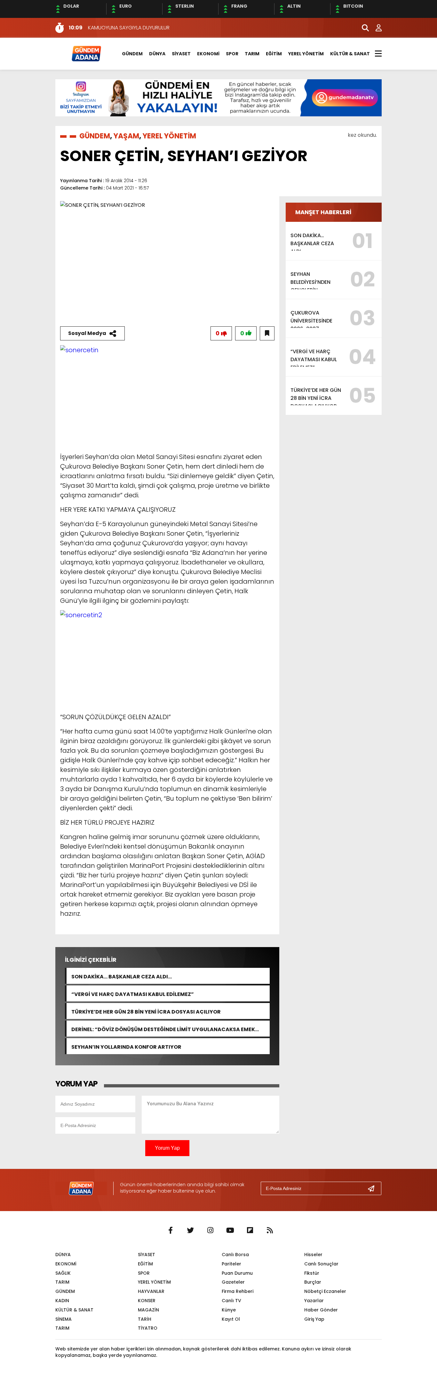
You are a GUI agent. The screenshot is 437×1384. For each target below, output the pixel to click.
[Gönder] (373, 1188)
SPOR (232, 54)
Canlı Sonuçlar (321, 1264)
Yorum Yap (167, 1148)
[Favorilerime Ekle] (267, 333)
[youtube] (230, 1230)
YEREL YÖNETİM (306, 54)
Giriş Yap (314, 1319)
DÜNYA (157, 54)
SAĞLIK (63, 1273)
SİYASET (181, 54)
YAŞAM (126, 136)
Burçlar (312, 1282)
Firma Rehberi (237, 1291)
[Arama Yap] (362, 28)
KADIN (62, 1300)
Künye (229, 1310)
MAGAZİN (148, 1310)
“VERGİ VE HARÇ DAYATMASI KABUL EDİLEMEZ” (132, 994)
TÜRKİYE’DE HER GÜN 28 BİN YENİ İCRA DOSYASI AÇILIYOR (146, 1011)
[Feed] (269, 1230)
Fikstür (311, 1273)
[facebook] (170, 1230)
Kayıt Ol (231, 1319)
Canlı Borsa (235, 1254)
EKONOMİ (208, 54)
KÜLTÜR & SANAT (350, 54)
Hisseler (313, 1254)
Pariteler (231, 1264)
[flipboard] (250, 1230)
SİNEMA (63, 1319)
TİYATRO (147, 1328)
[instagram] (210, 1230)
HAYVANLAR (151, 1291)
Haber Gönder (321, 1310)
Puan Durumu (237, 1273)
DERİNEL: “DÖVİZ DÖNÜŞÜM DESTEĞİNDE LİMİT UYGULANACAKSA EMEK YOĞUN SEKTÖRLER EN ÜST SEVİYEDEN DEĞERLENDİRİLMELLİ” (163, 1029)
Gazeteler (233, 1282)
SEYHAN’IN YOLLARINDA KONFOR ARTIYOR (126, 1046)
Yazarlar (314, 1300)
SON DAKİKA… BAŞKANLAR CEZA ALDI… (121, 976)
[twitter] (190, 1230)
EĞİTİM (274, 54)
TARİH (144, 1319)
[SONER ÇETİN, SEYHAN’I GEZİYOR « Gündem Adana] (86, 53)
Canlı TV (231, 1300)
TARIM (252, 54)
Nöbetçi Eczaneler (325, 1291)
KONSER (146, 1300)
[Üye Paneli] (375, 28)
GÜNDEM (132, 54)
